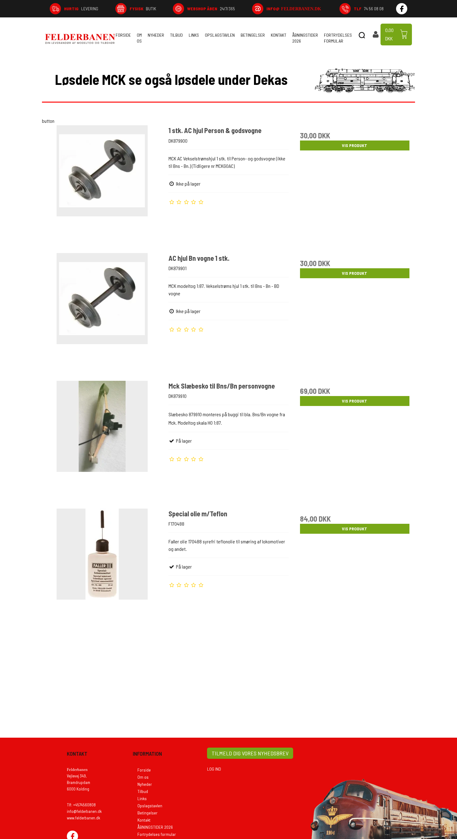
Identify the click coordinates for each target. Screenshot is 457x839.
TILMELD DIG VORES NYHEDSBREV (250, 753)
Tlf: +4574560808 (81, 804)
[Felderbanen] (80, 39)
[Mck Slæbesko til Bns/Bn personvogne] (102, 441)
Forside (123, 35)
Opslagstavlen (220, 35)
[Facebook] (401, 8)
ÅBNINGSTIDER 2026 (305, 38)
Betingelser (253, 35)
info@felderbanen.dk (84, 811)
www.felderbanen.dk (83, 817)
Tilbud (176, 35)
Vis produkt (354, 145)
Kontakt (278, 35)
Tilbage (408, 73)
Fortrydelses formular (338, 38)
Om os (139, 38)
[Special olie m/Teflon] (102, 569)
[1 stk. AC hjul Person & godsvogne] (102, 185)
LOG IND (214, 769)
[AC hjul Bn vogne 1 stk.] (102, 313)
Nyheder (156, 35)
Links (194, 35)
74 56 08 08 (369, 8)
